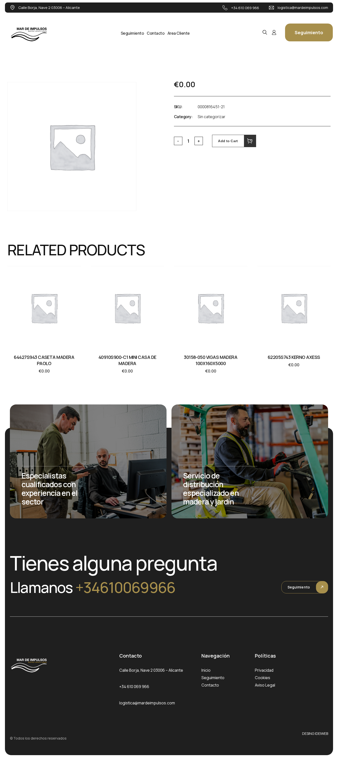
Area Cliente (179, 33)
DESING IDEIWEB (315, 733)
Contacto (155, 33)
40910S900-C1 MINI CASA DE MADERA (127, 360)
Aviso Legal (265, 685)
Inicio (206, 670)
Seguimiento (132, 33)
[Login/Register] (274, 32)
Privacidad (264, 670)
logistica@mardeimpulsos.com (303, 7)
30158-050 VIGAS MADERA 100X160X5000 (210, 360)
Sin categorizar (211, 116)
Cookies (262, 677)
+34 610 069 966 (245, 7)
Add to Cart (228, 141)
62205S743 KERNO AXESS (294, 357)
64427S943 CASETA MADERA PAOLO (44, 360)
